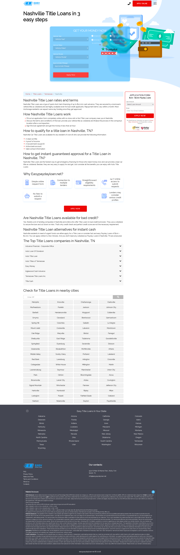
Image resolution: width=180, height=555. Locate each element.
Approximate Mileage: (60, 63)
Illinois (41, 423)
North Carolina (41, 437)
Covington (111, 380)
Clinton (60, 375)
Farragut (111, 333)
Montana (138, 430)
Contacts (26, 484)
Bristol (86, 333)
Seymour (60, 370)
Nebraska (41, 434)
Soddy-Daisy (61, 354)
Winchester (60, 385)
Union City (111, 370)
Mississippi (74, 430)
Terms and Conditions (30, 479)
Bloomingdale (86, 375)
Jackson (86, 307)
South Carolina (106, 441)
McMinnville (86, 349)
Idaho (138, 420)
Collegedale (35, 365)
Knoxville (60, 302)
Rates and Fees (28, 476)
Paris (35, 375)
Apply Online (142, 3)
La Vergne (111, 323)
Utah (74, 444)
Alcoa (111, 375)
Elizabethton (61, 349)
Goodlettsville (111, 339)
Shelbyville (35, 339)
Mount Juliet (35, 328)
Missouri (106, 430)
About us (26, 481)
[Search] (118, 297)
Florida (74, 420)
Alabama (41, 416)
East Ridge (61, 339)
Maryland (106, 427)
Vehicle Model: (58, 54)
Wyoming (41, 448)
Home (27, 94)
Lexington (35, 396)
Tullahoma (86, 339)
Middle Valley (35, 354)
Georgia (106, 420)
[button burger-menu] (155, 3)
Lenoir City (61, 380)
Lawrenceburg (35, 370)
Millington (86, 365)
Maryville (60, 333)
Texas (41, 444)
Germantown (111, 318)
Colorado (138, 416)
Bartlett (35, 313)
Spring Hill (35, 323)
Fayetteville (111, 401)
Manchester (86, 370)
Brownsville (35, 380)
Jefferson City (111, 385)
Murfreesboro (35, 307)
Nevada (74, 434)
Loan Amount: (130, 101)
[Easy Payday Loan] (31, 3)
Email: (128, 108)
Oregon (138, 437)
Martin (111, 365)
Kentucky (41, 427)
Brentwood (86, 318)
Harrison (35, 401)
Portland (86, 354)
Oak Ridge (35, 333)
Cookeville (61, 328)
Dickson (111, 344)
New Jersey (106, 434)
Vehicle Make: (57, 45)
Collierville (111, 313)
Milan (111, 391)
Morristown (111, 328)
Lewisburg (61, 359)
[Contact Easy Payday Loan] (129, 3)
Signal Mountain (35, 385)
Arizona (74, 416)
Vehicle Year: (57, 36)
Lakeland (111, 354)
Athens (111, 349)
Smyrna (35, 318)
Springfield (35, 344)
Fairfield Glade (86, 396)
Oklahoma (106, 437)
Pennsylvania (42, 441)
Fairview (86, 385)
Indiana (74, 423)
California (106, 416)
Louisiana (74, 427)
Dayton (86, 401)
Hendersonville (60, 313)
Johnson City (111, 307)
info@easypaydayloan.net (97, 476)
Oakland (111, 396)
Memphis (35, 302)
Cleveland (61, 318)
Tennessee (48, 94)
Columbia (60, 323)
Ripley (86, 391)
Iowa (106, 423)
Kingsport (86, 313)
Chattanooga (86, 302)
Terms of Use (135, 122)
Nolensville (60, 401)
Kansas (138, 423)
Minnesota (42, 430)
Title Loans (37, 94)
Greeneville (35, 349)
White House (61, 365)
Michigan (138, 427)
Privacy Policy (118, 43)
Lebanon (85, 328)
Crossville (111, 359)
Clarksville (111, 302)
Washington (106, 444)
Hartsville (35, 391)
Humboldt (61, 391)
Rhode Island (74, 441)
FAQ (24, 471)
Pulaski (60, 396)
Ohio (74, 437)
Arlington (85, 359)
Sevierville (86, 344)
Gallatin (86, 323)
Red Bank (35, 359)
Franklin (61, 307)
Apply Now (70, 75)
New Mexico (138, 434)
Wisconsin (138, 444)
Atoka (86, 380)
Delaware (41, 420)
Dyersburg (61, 344)
